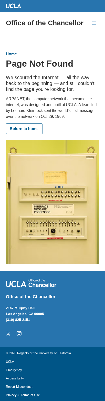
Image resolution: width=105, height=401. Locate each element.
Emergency (14, 370)
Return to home (24, 129)
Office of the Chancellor (45, 23)
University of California (55, 353)
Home (11, 54)
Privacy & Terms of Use (23, 395)
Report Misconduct (19, 387)
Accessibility (15, 378)
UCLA (10, 362)
